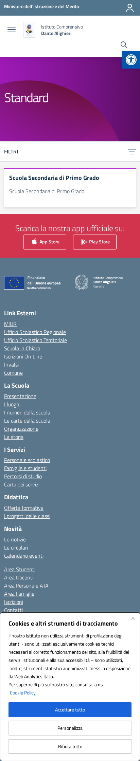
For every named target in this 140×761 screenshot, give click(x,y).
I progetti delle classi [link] (27, 516)
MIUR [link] (10, 324)
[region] (70, 686)
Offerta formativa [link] (23, 508)
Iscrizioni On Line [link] (23, 356)
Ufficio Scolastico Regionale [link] (35, 332)
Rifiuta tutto (70, 746)
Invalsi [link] (11, 364)
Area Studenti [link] (19, 569)
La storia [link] (13, 437)
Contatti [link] (13, 610)
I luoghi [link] (12, 404)
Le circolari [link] (16, 547)
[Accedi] (130, 7)
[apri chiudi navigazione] (11, 30)
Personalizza (70, 727)
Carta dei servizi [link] (21, 484)
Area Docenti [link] (18, 577)
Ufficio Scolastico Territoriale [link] (35, 340)
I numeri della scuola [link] (27, 412)
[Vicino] (133, 618)
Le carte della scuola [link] (27, 420)
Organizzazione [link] (21, 429)
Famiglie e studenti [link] (25, 468)
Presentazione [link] (20, 396)
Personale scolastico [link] (27, 460)
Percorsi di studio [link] (23, 476)
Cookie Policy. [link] (23, 692)
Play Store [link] (99, 241)
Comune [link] (13, 373)
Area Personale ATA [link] (26, 585)
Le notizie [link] (15, 539)
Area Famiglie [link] (19, 594)
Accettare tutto (70, 709)
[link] (131, 60)
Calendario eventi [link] (23, 556)
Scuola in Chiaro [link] (22, 348)
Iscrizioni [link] (13, 602)
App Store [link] (48, 241)
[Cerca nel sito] (124, 45)
